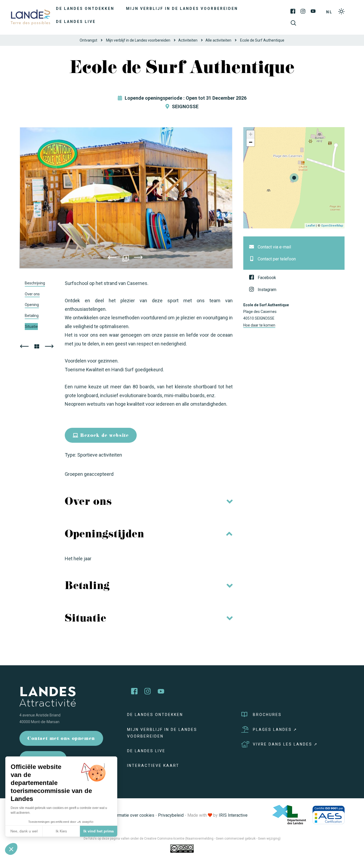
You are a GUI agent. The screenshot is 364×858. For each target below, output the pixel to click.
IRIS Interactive (233, 815)
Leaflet (310, 225)
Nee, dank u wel (24, 831)
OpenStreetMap (332, 225)
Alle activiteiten (218, 40)
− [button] (250, 142)
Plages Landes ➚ (275, 729)
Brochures (267, 714)
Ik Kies (61, 831)
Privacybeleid (171, 815)
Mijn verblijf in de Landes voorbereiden (182, 8)
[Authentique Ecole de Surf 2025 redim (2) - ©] (126, 197)
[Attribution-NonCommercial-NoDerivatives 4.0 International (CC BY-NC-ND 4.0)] (182, 848)
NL (329, 12)
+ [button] (250, 134)
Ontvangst (88, 40)
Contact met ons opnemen (61, 739)
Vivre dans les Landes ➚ (285, 744)
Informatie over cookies (132, 815)
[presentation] (112, 258)
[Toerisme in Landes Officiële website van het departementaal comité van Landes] (30, 17)
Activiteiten (187, 40)
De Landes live (76, 21)
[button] (11, 849)
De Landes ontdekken (85, 8)
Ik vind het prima (98, 831)
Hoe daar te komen (259, 325)
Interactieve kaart (153, 765)
